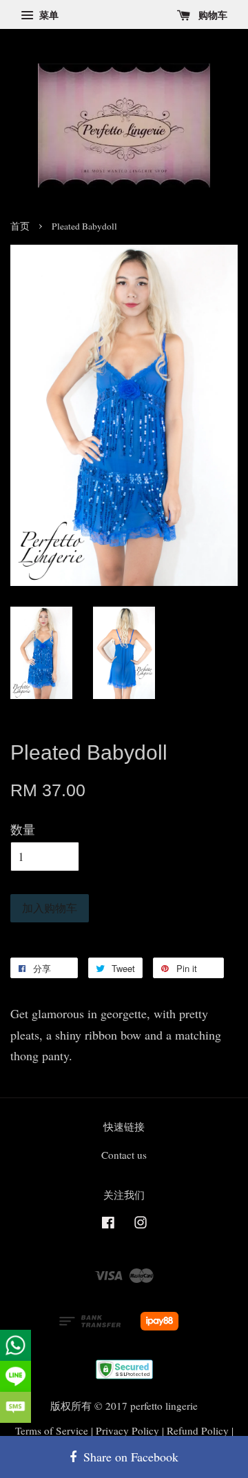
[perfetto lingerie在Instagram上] (140, 1224)
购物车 (211, 15)
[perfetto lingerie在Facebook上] (108, 1224)
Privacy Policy (127, 1430)
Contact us (124, 1155)
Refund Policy (198, 1430)
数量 (22, 829)
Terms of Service (51, 1430)
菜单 (48, 15)
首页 (20, 226)
